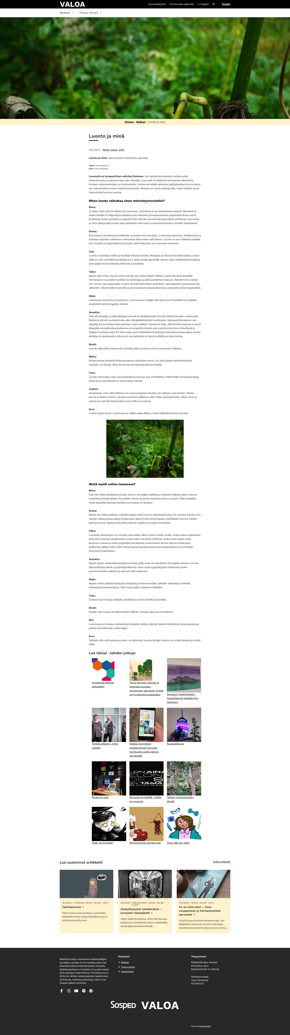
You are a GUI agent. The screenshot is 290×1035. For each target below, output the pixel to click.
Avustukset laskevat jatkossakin (103, 685)
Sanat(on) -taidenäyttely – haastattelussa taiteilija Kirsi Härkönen (182, 698)
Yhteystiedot (127, 971)
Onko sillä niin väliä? (178, 843)
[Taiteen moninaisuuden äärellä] (184, 778)
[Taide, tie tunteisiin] (109, 824)
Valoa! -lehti (117, 150)
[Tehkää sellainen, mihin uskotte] (109, 725)
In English (203, 4)
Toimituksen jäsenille (181, 4)
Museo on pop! (100, 797)
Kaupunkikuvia (175, 744)
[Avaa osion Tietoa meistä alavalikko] (100, 12)
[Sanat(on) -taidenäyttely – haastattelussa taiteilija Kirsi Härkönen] (184, 675)
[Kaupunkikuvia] (184, 725)
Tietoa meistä (88, 12)
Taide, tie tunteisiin (102, 843)
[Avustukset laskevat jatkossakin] (103, 669)
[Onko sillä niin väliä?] (184, 824)
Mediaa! (65, 12)
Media (106, 150)
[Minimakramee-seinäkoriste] (146, 824)
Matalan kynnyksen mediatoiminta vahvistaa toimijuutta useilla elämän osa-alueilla (144, 750)
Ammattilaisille (157, 4)
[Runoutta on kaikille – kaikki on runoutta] (146, 778)
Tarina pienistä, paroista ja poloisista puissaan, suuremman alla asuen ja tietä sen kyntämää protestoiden (146, 689)
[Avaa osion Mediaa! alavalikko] (72, 12)
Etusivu (129, 122)
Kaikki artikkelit (221, 862)
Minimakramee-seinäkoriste (145, 843)
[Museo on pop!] (109, 778)
